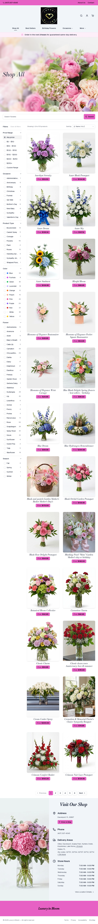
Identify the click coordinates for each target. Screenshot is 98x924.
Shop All (15, 28)
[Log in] (87, 15)
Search (91, 117)
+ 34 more (62, 854)
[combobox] (83, 126)
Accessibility (82, 920)
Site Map (92, 920)
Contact (91, 3)
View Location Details (83, 892)
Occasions (67, 28)
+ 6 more (79, 846)
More (82, 28)
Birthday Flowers (49, 28)
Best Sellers (30, 28)
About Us (81, 3)
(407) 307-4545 (11, 3)
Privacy (73, 920)
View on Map (66, 822)
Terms (66, 920)
